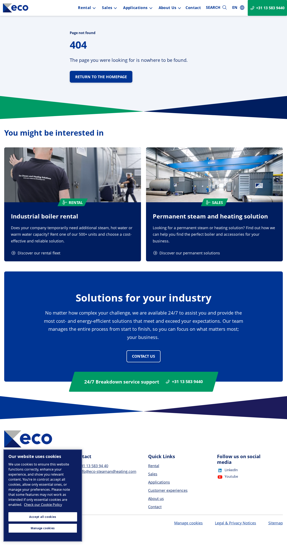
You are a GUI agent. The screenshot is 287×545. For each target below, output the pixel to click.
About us (167, 7)
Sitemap (275, 522)
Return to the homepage (101, 76)
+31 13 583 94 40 (93, 465)
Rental (84, 7)
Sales (107, 7)
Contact (193, 7)
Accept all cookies (42, 517)
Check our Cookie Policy (43, 504)
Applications (135, 7)
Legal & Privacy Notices (235, 522)
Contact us (143, 356)
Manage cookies (188, 523)
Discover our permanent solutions (189, 252)
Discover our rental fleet (39, 252)
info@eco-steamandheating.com (107, 471)
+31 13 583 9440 (187, 382)
